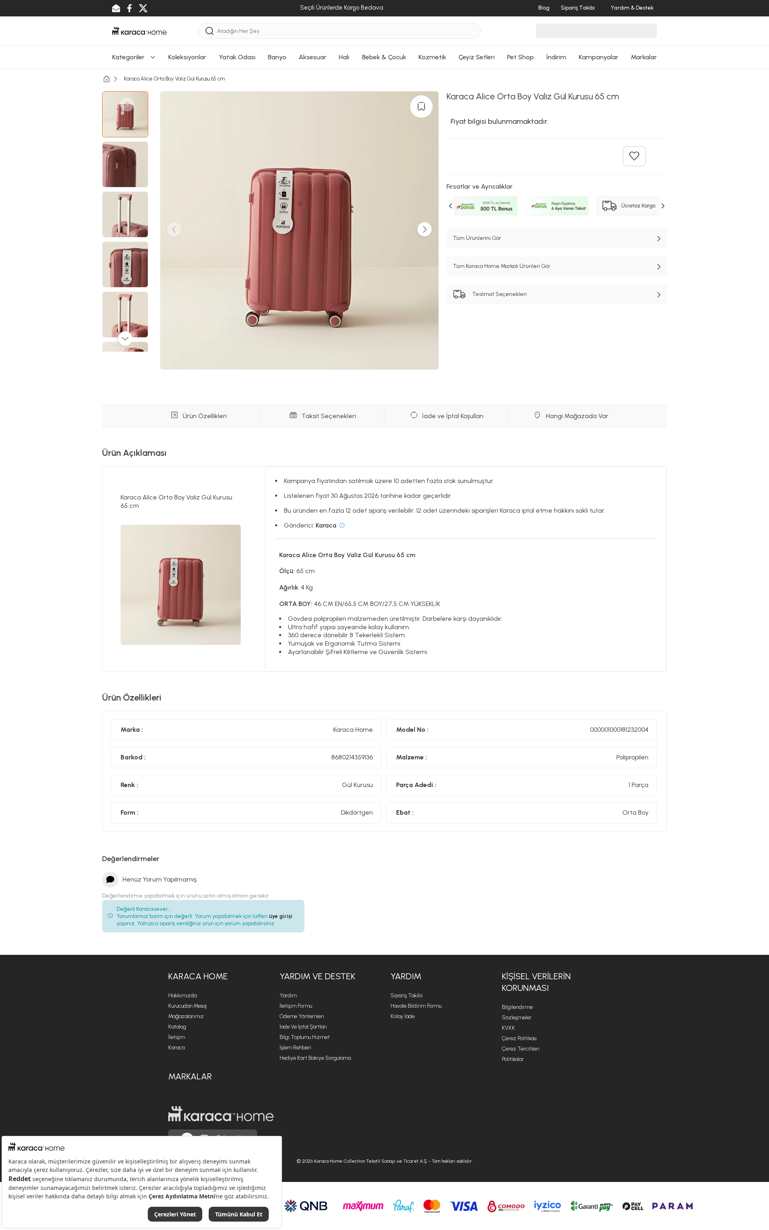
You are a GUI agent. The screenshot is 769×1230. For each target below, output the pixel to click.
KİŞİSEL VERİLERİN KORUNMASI (536, 982)
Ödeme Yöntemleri (302, 1016)
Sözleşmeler (516, 1017)
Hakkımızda (182, 995)
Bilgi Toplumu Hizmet (305, 1037)
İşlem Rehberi (295, 1047)
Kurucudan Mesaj (187, 1006)
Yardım (288, 995)
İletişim (176, 1037)
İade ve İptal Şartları (303, 1026)
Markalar (190, 1076)
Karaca (176, 1047)
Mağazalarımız (186, 1016)
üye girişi (280, 916)
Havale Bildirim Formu (416, 1006)
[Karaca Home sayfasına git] (221, 1113)
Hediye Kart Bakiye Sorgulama (315, 1058)
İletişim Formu (296, 1006)
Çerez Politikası (519, 1038)
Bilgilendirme (517, 1007)
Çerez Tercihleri (521, 1048)
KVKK (508, 1028)
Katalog (177, 1026)
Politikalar (513, 1059)
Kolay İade (403, 1016)
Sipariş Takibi (407, 995)
